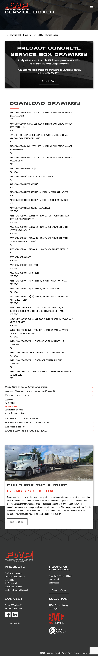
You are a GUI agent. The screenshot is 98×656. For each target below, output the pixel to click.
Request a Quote (49, 81)
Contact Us (15, 623)
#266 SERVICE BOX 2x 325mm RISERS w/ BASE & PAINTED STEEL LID (39, 249)
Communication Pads (14, 409)
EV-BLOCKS (10, 403)
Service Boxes (11, 406)
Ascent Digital (88, 653)
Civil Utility (9, 580)
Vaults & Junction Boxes (15, 413)
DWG (16, 172)
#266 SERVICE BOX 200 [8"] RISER (24, 265)
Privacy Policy (67, 653)
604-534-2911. (53, 73)
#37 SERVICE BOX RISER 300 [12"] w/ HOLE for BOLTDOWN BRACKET (39, 200)
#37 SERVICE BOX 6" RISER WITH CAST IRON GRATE (31, 176)
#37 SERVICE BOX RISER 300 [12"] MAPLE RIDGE (30, 208)
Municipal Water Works (15, 576)
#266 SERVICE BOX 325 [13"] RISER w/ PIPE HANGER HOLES (35, 288)
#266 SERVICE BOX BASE (20, 257)
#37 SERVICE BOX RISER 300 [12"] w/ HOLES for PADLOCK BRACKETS (39, 192)
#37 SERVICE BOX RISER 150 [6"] (23, 168)
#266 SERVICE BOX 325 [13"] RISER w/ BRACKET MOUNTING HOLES (38, 280)
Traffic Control (11, 583)
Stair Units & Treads (13, 586)
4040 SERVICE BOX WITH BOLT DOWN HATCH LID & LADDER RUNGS (38, 352)
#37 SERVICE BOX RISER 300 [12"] (24, 184)
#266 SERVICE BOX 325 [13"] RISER (24, 273)
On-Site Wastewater (13, 573)
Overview (9, 399)
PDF (11, 119)
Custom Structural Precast (16, 590)
